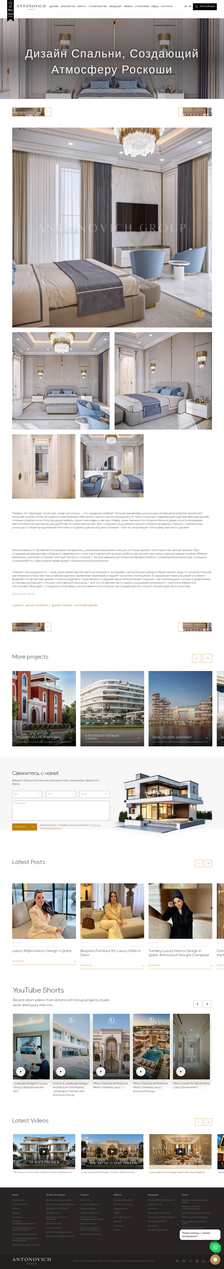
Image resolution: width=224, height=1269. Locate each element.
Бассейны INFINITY (157, 1221)
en (185, 6)
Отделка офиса (88, 1209)
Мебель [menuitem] (128, 7)
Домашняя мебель (123, 1200)
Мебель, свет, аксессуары (194, 1217)
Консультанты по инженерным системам (92, 1218)
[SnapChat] (197, 1261)
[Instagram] (184, 1261)
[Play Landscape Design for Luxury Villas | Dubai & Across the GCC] (31, 1046)
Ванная (117, 1221)
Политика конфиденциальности (23, 1222)
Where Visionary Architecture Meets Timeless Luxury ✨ (110, 1085)
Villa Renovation (54, 1224)
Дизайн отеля (53, 1213)
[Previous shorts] (198, 1004)
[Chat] (215, 1259)
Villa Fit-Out (86, 1200)
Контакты (17, 1217)
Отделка (84, 1195)
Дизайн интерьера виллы (59, 1200)
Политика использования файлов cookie (25, 1239)
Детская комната (122, 1217)
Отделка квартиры (89, 1204)
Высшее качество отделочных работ (191, 1208)
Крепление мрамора (90, 1234)
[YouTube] (177, 1261)
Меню (15, 1195)
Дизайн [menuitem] (54, 7)
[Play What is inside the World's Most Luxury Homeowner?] (191, 1046)
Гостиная (118, 1226)
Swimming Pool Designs (159, 1213)
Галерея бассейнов (157, 1230)
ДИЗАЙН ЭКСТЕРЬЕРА (57, 1209)
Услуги (185, 1195)
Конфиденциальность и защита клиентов (24, 1229)
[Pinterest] (210, 1261)
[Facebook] (190, 1261)
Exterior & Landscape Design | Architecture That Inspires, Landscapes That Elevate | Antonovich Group (70, 1089)
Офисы (117, 1213)
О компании (18, 1200)
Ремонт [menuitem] (81, 7)
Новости (16, 1209)
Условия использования (24, 1234)
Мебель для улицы (123, 1204)
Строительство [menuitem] (98, 7)
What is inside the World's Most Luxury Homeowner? (191, 1085)
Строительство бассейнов (161, 1217)
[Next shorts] (207, 1004)
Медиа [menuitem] (155, 7)
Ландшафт (153, 1195)
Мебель (117, 1195)
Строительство (20, 1204)
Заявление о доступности (25, 1245)
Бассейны (153, 1209)
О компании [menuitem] (141, 7)
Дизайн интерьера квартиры (61, 1204)
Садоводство (154, 1204)
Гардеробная (120, 1209)
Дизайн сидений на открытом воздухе (90, 1229)
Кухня (117, 1230)
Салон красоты (54, 1228)
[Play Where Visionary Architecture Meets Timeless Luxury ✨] (111, 1046)
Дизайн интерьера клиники (60, 1236)
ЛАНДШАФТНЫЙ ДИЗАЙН (161, 1200)
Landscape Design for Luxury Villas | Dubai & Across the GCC (30, 1087)
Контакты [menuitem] (166, 7)
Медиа (15, 1213)
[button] (196, 658)
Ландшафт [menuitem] (115, 7)
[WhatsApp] (215, 1247)
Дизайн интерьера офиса (59, 1232)
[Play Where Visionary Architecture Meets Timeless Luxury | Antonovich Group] (151, 1046)
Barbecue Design (88, 1224)
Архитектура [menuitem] (68, 7)
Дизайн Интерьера (55, 1195)
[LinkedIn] (203, 1261)
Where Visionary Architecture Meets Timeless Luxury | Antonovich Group (150, 1087)
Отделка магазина (89, 1213)
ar (190, 6)
